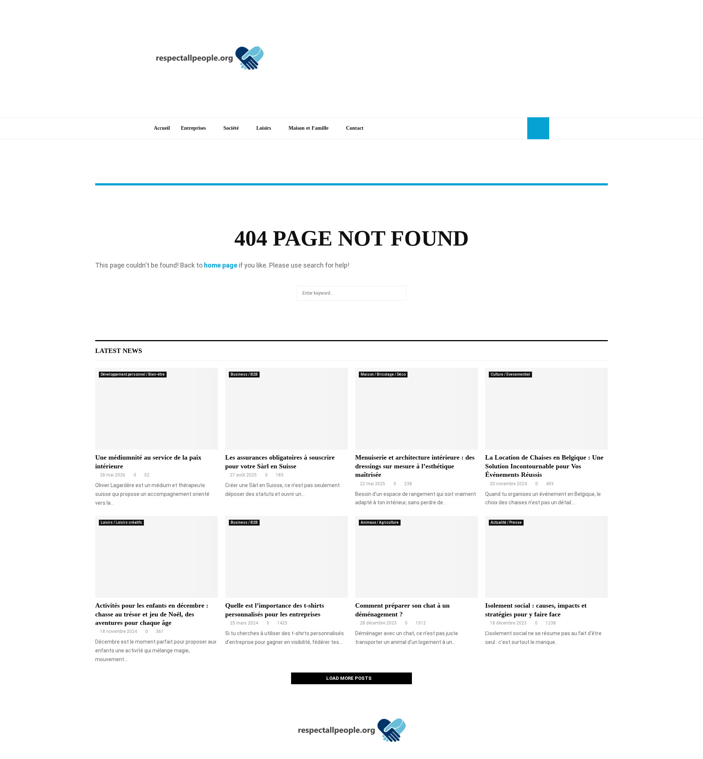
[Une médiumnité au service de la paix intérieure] (156, 409)
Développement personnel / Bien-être (133, 374)
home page (220, 265)
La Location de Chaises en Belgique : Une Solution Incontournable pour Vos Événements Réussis (544, 466)
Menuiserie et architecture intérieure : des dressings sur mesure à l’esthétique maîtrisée (415, 466)
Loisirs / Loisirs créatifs (121, 522)
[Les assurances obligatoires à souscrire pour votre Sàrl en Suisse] (286, 409)
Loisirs (263, 128)
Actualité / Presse (506, 522)
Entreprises (193, 128)
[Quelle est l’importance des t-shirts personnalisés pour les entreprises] (286, 557)
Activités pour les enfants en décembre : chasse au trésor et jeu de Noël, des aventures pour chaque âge (151, 614)
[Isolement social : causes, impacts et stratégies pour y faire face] (546, 557)
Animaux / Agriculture (380, 522)
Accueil (162, 128)
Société (231, 128)
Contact (355, 128)
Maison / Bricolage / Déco (383, 374)
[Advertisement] (416, 58)
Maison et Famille (308, 128)
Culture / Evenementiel (510, 374)
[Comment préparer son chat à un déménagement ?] (416, 557)
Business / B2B (244, 374)
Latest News (118, 350)
